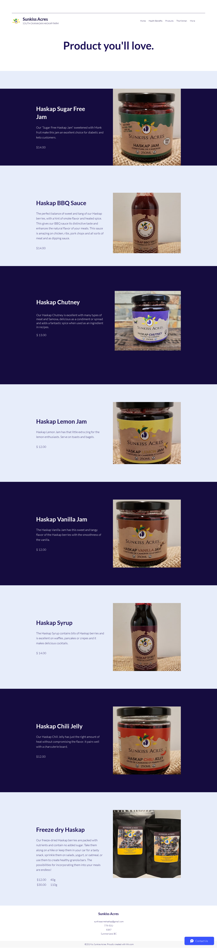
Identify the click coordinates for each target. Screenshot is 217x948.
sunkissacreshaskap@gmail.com (109, 921)
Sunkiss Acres (36, 19)
